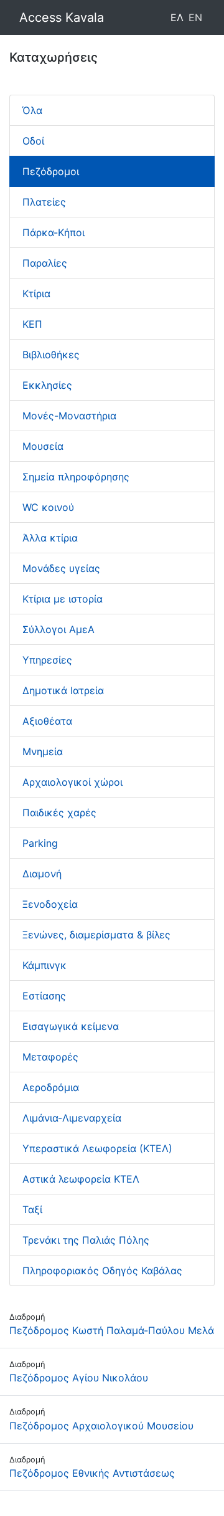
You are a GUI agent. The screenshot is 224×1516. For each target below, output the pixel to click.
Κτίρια (36, 293)
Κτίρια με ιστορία (62, 599)
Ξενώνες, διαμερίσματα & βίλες (96, 934)
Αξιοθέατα (47, 721)
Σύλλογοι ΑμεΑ (58, 629)
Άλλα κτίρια (50, 538)
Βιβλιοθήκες (51, 354)
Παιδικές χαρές (59, 812)
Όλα (32, 110)
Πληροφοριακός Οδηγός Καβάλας (102, 1270)
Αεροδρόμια (50, 1087)
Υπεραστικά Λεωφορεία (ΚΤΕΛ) (97, 1148)
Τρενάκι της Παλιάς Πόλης (85, 1240)
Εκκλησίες (47, 385)
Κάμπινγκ (44, 965)
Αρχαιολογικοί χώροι (72, 782)
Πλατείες (44, 202)
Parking (40, 843)
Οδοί (33, 141)
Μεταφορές (50, 1057)
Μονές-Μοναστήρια (69, 415)
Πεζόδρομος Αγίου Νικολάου (78, 1377)
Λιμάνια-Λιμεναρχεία (71, 1118)
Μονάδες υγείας (61, 568)
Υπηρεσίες (47, 660)
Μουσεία (42, 446)
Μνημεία (42, 751)
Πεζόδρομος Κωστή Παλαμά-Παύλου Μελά (111, 1330)
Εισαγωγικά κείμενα (70, 1026)
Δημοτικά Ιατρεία (63, 690)
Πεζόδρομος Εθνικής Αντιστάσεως (92, 1473)
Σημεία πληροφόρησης (75, 476)
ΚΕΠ (32, 324)
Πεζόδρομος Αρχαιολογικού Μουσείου (101, 1425)
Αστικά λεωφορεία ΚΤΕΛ (80, 1179)
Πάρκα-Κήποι (53, 232)
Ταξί (32, 1209)
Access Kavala (61, 17)
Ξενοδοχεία (50, 904)
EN (195, 17)
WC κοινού (48, 507)
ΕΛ (177, 17)
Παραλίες (44, 263)
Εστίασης (44, 995)
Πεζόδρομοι (50, 171)
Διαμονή (42, 873)
